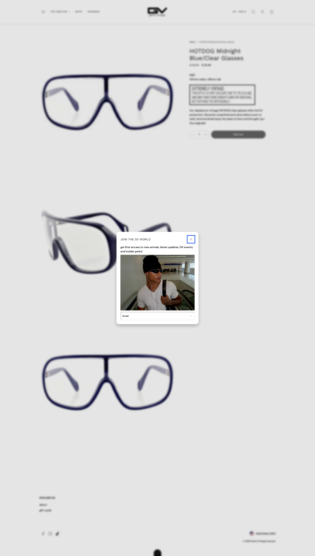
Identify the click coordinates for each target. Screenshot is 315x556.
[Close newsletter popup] (191, 239)
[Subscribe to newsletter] (191, 316)
